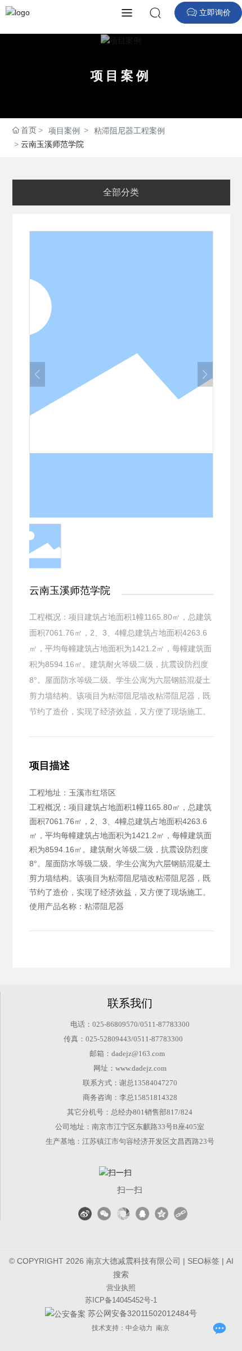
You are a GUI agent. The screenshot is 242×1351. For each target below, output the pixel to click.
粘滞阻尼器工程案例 (129, 130)
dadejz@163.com (138, 1053)
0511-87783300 (165, 1024)
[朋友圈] (123, 1213)
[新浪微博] (85, 1213)
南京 (162, 1328)
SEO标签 (203, 1260)
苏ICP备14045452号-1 (121, 1300)
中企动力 (139, 1328)
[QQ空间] (161, 1213)
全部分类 (121, 192)
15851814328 (155, 1097)
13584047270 (155, 1083)
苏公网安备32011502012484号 (141, 1313)
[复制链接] (180, 1213)
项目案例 (121, 76)
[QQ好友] (142, 1213)
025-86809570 (115, 1024)
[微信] (104, 1213)
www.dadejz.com (141, 1068)
